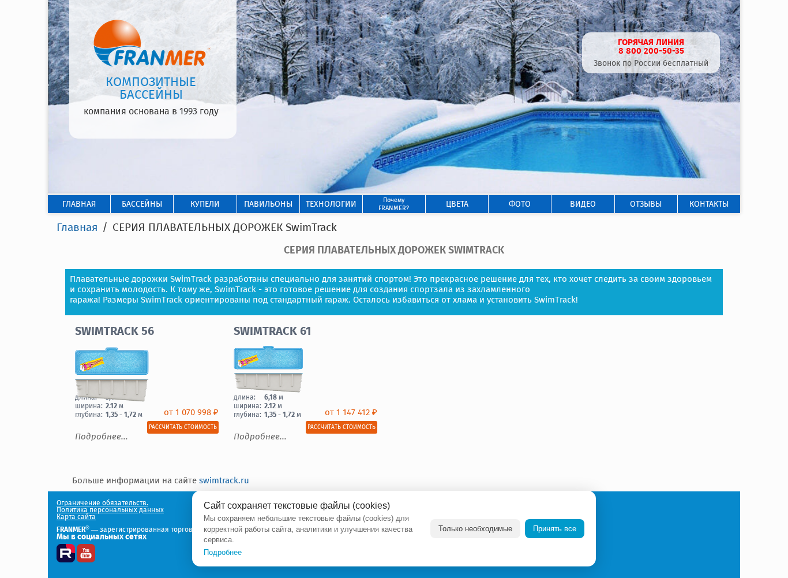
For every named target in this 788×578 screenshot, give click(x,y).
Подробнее (223, 552)
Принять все (554, 528)
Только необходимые (475, 528)
